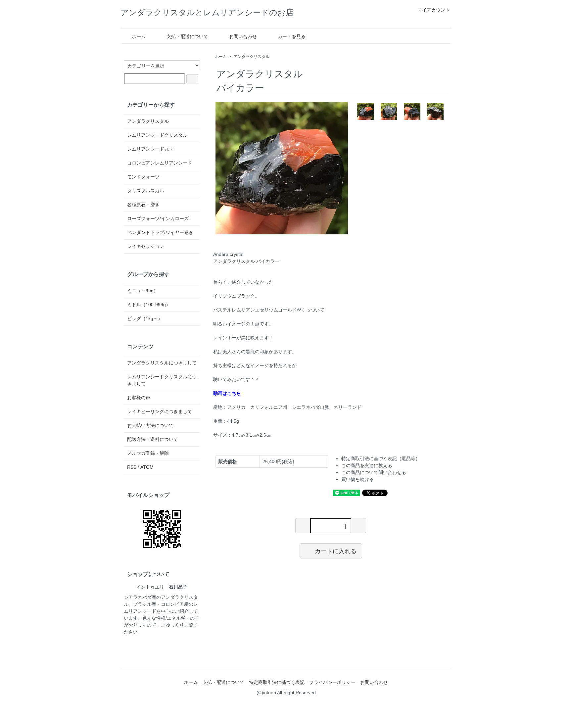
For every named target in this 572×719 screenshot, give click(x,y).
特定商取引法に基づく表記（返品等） (380, 458)
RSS (131, 467)
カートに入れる (336, 550)
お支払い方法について (150, 425)
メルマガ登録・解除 (148, 453)
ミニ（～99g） (142, 290)
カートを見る (292, 36)
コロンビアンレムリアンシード (159, 163)
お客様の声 (138, 397)
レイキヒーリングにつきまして (159, 411)
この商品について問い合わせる (373, 472)
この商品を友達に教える (366, 465)
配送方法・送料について (152, 439)
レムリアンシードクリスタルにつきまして (162, 380)
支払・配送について (187, 36)
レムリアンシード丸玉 (150, 149)
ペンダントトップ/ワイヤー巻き (160, 232)
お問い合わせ (243, 36)
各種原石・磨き (143, 204)
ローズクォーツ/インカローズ (158, 218)
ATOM (147, 467)
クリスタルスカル (145, 190)
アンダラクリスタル (251, 56)
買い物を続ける (357, 479)
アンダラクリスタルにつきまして (162, 362)
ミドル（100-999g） (148, 304)
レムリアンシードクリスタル (157, 135)
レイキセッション (145, 246)
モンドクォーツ (143, 176)
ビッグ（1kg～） (145, 318)
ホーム (139, 36)
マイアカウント (433, 10)
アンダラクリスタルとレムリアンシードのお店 (207, 12)
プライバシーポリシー (332, 682)
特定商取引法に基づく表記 (277, 682)
